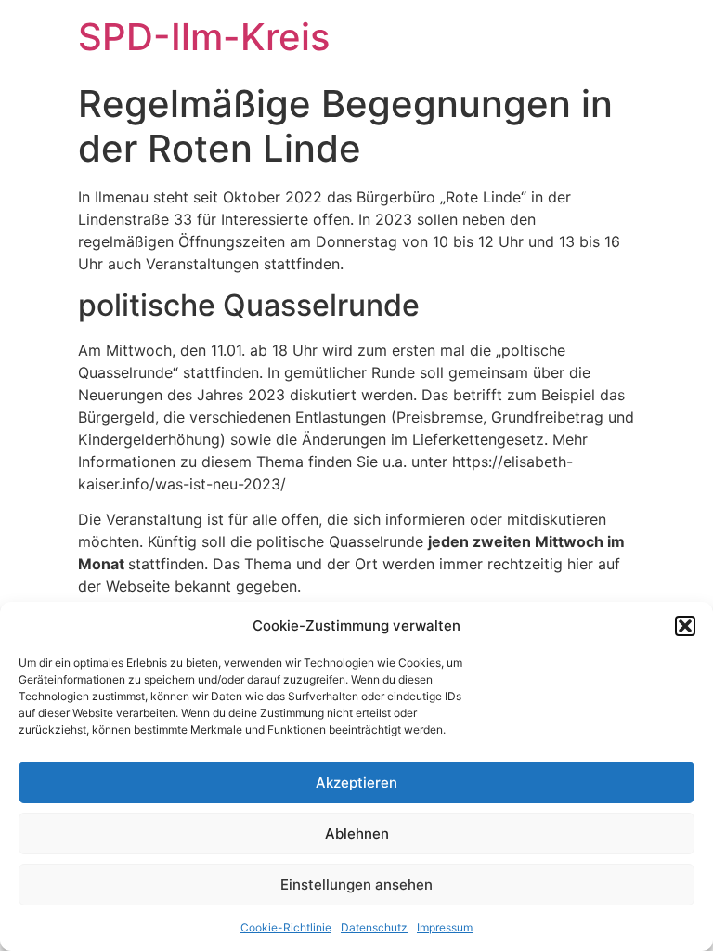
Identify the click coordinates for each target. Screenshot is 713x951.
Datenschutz (374, 927)
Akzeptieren (356, 782)
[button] (685, 626)
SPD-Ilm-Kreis (204, 36)
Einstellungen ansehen (356, 884)
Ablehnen (357, 833)
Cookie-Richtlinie (285, 927)
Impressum (445, 927)
